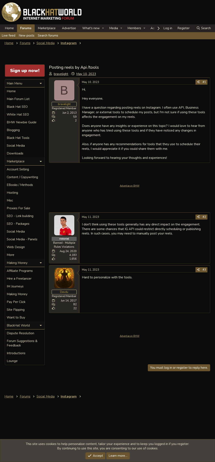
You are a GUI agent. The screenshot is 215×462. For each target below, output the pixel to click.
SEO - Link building (20, 216)
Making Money (17, 294)
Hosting (12, 193)
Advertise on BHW (129, 185)
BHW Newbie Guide (22, 122)
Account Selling (18, 169)
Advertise (69, 28)
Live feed (8, 35)
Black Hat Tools (18, 138)
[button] (103, 28)
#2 (204, 217)
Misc (10, 200)
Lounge (12, 361)
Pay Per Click (16, 302)
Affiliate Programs (20, 271)
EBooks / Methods (20, 185)
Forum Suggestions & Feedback (22, 343)
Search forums (48, 35)
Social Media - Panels (22, 239)
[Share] (198, 82)
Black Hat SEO (17, 107)
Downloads (15, 153)
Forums (25, 28)
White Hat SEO (18, 114)
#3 (204, 270)
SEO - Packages (18, 224)
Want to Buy (16, 317)
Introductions (16, 353)
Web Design (16, 247)
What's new (91, 28)
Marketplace (47, 28)
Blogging (13, 130)
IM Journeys (15, 286)
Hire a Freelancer (19, 278)
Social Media (16, 145)
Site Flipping (16, 310)
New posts (26, 35)
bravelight (61, 74)
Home (9, 28)
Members (134, 28)
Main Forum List (18, 99)
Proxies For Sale (18, 208)
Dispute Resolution (20, 333)
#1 (204, 82)
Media (113, 28)
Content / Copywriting (22, 177)
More (10, 255)
